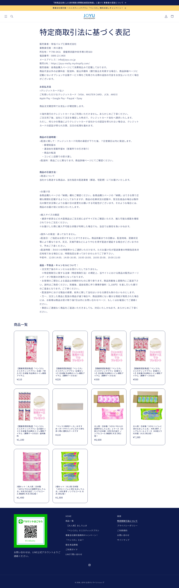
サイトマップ (123, 539)
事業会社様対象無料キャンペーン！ (82, 535)
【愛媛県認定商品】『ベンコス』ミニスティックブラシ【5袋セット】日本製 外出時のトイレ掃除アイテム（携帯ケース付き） (147, 372)
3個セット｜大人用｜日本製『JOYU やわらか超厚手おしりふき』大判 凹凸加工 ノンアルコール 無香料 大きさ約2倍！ (31, 490)
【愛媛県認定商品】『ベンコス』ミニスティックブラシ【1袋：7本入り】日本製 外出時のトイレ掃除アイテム (31, 372)
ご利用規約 (122, 530)
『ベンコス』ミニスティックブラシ (82, 530)
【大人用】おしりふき (76, 525)
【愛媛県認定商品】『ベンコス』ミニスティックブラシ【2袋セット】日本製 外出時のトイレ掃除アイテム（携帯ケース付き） (70, 372)
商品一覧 (70, 520)
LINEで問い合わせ (74, 554)
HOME (69, 516)
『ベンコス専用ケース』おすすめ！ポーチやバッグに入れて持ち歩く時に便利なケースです (69, 428)
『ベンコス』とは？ (75, 539)
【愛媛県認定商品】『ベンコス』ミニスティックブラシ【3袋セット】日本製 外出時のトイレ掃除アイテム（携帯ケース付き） (109, 372)
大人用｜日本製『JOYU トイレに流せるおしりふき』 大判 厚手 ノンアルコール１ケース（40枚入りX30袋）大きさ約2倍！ (147, 430)
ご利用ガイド (72, 549)
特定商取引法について (127, 520)
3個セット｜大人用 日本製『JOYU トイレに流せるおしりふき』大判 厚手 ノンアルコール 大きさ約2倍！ (69, 490)
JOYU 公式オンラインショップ (92, 582)
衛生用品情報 (72, 544)
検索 (119, 516)
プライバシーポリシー (127, 525)
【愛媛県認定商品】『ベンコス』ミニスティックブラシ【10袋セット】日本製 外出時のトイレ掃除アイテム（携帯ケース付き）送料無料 (31, 431)
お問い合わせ (123, 535)
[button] (6, 16)
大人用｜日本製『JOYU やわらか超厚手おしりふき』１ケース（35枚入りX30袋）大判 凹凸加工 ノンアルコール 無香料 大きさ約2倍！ (108, 431)
